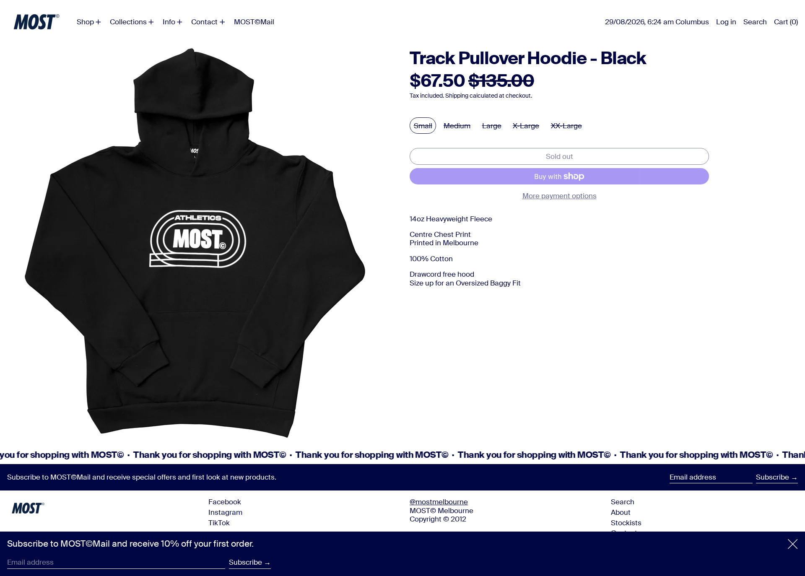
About (621, 512)
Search (622, 501)
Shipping (456, 95)
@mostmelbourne (439, 501)
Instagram (225, 512)
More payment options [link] (559, 196)
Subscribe (772, 477)
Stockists (626, 522)
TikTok (219, 523)
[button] (755, 22)
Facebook (224, 502)
